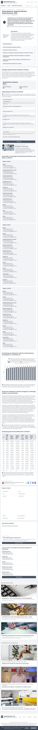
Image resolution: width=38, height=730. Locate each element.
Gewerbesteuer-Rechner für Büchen (10, 50)
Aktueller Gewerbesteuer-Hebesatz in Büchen (12, 47)
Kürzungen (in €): (6, 119)
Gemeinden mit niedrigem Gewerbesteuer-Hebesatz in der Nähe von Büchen (18, 52)
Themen (8, 5)
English (36, 2)
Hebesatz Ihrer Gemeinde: (8, 127)
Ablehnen (27, 728)
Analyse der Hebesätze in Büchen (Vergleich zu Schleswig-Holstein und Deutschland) (17, 60)
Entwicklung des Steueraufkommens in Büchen (12, 63)
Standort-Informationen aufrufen (9, 166)
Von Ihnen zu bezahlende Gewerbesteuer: (11, 136)
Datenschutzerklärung (17, 728)
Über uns (32, 2)
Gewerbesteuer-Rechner (17, 5)
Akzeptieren (33, 728)
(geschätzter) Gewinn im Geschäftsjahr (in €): (12, 106)
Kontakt (28, 2)
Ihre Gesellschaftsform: (8, 99)
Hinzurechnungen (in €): (8, 111)
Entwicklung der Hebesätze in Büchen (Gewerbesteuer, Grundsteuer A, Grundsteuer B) (17, 56)
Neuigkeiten (3, 5)
